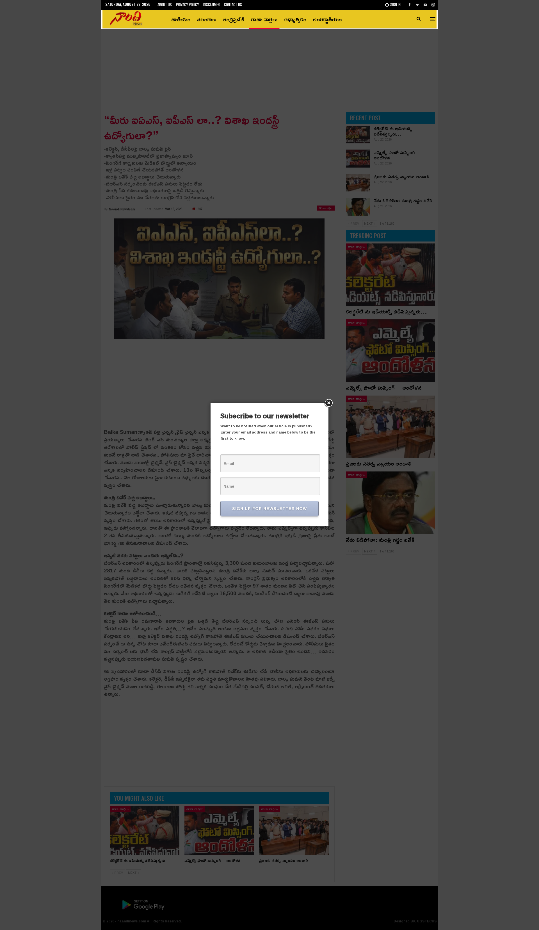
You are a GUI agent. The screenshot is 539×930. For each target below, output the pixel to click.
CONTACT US (233, 4)
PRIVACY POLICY (187, 4)
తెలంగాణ (206, 19)
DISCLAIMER (211, 4)
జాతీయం (180, 19)
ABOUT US (164, 4)
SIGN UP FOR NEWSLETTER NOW (269, 508)
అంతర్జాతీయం (327, 19)
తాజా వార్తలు (264, 19)
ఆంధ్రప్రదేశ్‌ (233, 19)
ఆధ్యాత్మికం (295, 19)
